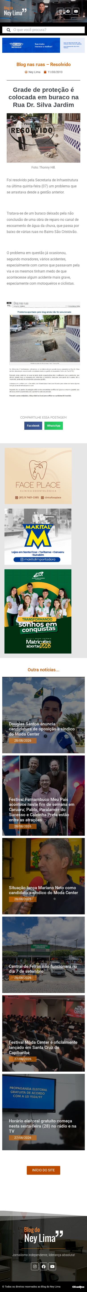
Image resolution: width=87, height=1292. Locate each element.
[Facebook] (68, 11)
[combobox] (43, 30)
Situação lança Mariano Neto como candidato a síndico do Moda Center (43, 890)
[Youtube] (75, 11)
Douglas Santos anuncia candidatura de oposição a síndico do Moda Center (42, 729)
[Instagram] (60, 11)
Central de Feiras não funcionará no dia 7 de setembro (43, 969)
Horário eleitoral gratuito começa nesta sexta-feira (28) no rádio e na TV (42, 1126)
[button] (33, 426)
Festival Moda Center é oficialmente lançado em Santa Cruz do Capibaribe (43, 1047)
